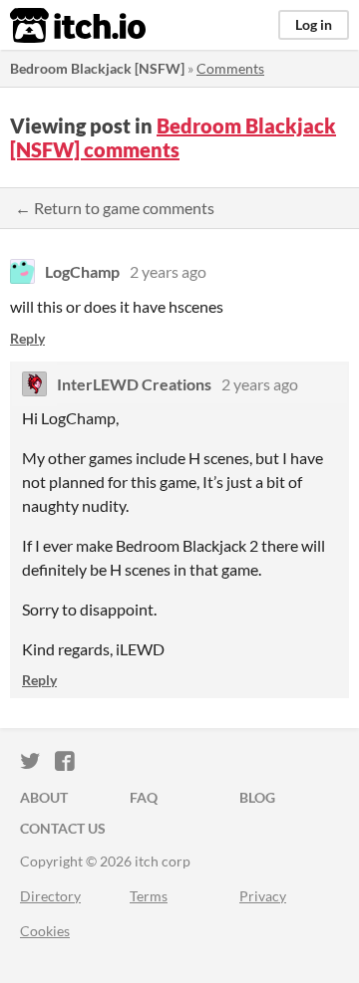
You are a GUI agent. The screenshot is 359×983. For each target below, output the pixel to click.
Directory (50, 895)
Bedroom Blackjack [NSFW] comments (173, 137)
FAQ (144, 797)
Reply (27, 338)
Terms (149, 895)
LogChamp (82, 271)
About (44, 797)
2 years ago (168, 271)
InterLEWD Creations (134, 383)
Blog (257, 797)
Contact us (63, 828)
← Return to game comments (114, 207)
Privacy (262, 895)
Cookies (45, 930)
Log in (313, 24)
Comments (230, 68)
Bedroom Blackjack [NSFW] (97, 68)
